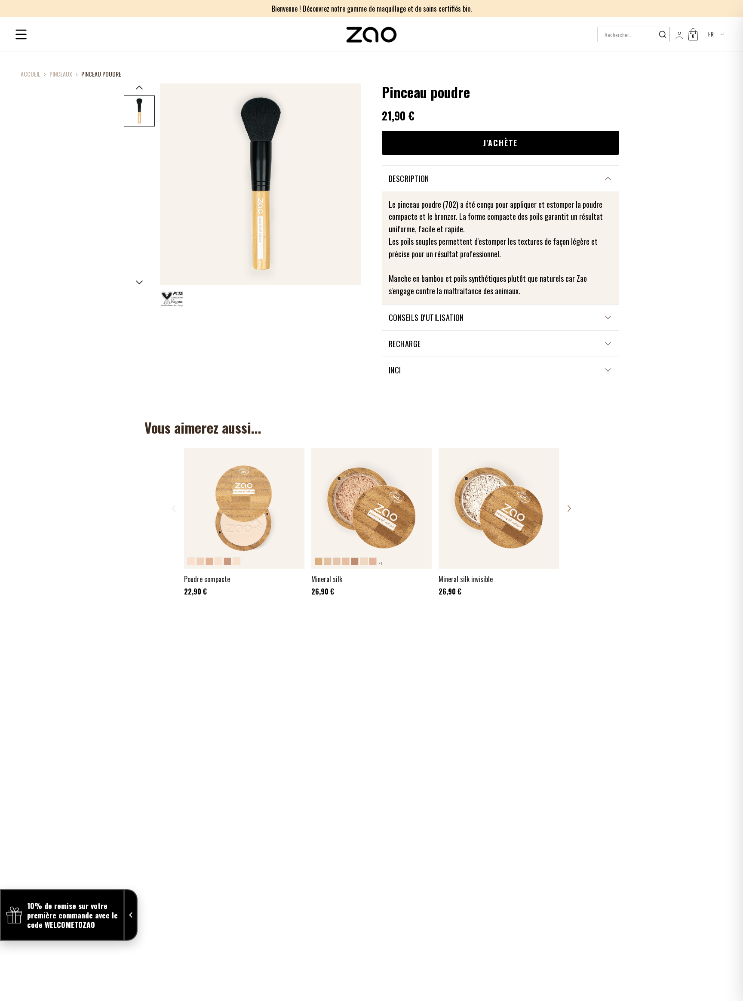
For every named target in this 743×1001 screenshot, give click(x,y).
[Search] (662, 34)
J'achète (500, 142)
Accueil (30, 74)
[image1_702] (139, 111)
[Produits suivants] (569, 508)
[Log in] (678, 34)
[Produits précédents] (174, 508)
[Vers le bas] (139, 282)
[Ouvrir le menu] (21, 34)
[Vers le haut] (139, 87)
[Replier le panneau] (131, 915)
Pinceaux (60, 74)
